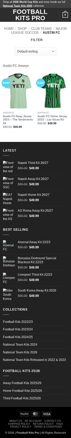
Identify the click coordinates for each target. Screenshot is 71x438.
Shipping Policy (19, 424)
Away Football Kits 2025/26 (22, 383)
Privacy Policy (20, 426)
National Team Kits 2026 (20, 352)
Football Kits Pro (30, 15)
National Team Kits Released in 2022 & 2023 (34, 359)
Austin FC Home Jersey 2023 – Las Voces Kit (52, 118)
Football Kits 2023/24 (18, 329)
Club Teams (41, 28)
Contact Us (52, 421)
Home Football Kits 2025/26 (22, 390)
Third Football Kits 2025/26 (22, 398)
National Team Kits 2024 (20, 344)
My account (33, 421)
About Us (15, 421)
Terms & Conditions (48, 426)
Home (9, 28)
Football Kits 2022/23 (18, 321)
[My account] (55, 15)
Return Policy (43, 424)
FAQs (59, 424)
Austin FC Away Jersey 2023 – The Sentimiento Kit (18, 120)
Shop (22, 28)
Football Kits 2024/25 (18, 337)
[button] (5, 15)
